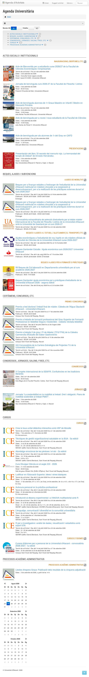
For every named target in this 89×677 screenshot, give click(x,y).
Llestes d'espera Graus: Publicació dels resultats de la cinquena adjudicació (51, 569)
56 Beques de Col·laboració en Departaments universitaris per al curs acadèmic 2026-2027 (48, 268)
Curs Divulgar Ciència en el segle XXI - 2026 (36, 463)
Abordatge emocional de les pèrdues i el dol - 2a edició (41, 451)
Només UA (6, 28)
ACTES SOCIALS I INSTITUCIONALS (23, 34)
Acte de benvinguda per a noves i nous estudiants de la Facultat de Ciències (51, 117)
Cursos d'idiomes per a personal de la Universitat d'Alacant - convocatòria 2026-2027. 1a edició (50, 544)
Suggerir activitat (57, 3)
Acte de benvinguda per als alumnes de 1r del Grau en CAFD (44, 135)
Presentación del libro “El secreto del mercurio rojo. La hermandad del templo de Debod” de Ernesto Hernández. (48, 154)
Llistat (46, 3)
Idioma (69, 3)
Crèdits (25, 28)
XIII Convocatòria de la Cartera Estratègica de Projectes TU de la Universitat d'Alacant (46, 346)
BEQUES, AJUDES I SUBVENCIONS (22, 36)
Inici (9, 16)
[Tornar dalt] (84, 673)
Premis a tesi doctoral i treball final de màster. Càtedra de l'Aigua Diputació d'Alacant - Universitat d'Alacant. (50, 307)
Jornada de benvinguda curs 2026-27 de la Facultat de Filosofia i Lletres (49, 83)
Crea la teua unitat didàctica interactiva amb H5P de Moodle (43, 427)
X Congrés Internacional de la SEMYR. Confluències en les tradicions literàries (48, 372)
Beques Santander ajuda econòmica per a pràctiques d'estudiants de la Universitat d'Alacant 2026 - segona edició (48, 281)
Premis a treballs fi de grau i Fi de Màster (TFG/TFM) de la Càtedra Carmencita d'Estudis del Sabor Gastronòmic (47, 333)
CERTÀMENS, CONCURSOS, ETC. (22, 38)
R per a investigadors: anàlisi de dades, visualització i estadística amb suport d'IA (48, 524)
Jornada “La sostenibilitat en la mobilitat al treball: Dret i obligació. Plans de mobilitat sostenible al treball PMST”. (50, 395)
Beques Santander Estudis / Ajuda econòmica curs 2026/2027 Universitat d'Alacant (49, 250)
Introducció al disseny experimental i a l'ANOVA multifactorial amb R (47, 497)
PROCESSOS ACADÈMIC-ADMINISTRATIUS (25, 45)
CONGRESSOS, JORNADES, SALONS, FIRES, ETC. (28, 40)
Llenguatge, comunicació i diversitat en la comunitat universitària (45, 510)
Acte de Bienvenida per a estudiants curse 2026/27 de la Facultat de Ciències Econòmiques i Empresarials (47, 67)
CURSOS (13, 42)
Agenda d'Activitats (14, 2)
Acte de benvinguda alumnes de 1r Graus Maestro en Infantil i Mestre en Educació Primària (49, 104)
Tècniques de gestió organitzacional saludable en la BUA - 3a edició (47, 438)
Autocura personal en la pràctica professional (36, 487)
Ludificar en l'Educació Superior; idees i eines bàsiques (41, 474)
